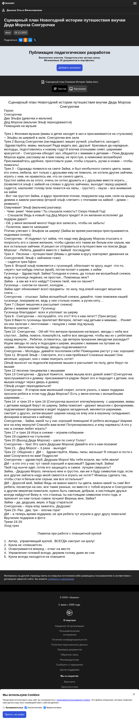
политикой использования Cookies (73, 700)
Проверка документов (69, 649)
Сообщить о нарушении (69, 664)
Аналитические (34, 707)
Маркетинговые (54, 707)
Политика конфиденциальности (69, 639)
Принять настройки (14, 714)
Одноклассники (69, 687)
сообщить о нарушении (61, 579)
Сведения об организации (69, 626)
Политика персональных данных (69, 644)
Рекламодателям (69, 659)
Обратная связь (69, 654)
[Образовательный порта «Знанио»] (8, 3)
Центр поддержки (69, 669)
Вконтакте (69, 682)
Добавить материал (70, 67)
